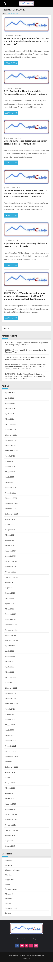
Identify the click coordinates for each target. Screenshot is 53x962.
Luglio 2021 (9, 714)
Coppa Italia (9, 880)
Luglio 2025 (9, 461)
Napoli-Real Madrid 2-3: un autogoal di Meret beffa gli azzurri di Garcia (26, 245)
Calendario (9, 860)
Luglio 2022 (9, 651)
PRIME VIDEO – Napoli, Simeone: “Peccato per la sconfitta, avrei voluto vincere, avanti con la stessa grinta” (26, 41)
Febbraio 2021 (10, 740)
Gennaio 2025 (10, 493)
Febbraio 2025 (10, 487)
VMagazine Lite (38, 955)
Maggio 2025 (10, 472)
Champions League (12, 870)
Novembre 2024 (11, 503)
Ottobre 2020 (10, 762)
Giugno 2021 (10, 719)
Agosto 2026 (10, 393)
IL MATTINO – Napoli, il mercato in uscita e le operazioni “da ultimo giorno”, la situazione (26, 344)
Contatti (26, 958)
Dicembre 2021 (11, 688)
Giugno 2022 (10, 656)
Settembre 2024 (11, 514)
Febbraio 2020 (10, 804)
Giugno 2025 (10, 466)
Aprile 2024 (9, 540)
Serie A (8, 913)
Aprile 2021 (9, 730)
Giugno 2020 (10, 783)
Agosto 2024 (10, 519)
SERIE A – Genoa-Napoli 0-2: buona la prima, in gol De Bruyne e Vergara (25, 351)
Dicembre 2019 (11, 814)
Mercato (8, 899)
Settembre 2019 (11, 830)
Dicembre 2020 (11, 751)
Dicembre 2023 (11, 561)
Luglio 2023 (9, 588)
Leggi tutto (11, 63)
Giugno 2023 (10, 593)
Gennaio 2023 (10, 619)
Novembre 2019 (11, 820)
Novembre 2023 (11, 567)
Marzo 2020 (9, 799)
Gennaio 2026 (10, 429)
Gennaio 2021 (10, 746)
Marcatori (9, 894)
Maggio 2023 (10, 598)
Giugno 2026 (10, 403)
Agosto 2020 (10, 772)
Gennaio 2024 (10, 556)
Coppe (7, 884)
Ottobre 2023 (10, 572)
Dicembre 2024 (11, 498)
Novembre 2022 (11, 630)
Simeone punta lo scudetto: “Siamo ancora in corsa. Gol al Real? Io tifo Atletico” (25, 142)
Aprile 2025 (9, 477)
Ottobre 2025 (10, 445)
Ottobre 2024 (10, 509)
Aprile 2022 (9, 667)
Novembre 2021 (11, 693)
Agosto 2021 (10, 709)
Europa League (11, 889)
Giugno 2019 (10, 846)
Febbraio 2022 (10, 677)
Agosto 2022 (10, 646)
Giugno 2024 (10, 530)
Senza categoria (11, 908)
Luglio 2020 (9, 777)
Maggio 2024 (10, 535)
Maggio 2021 (10, 725)
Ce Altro (8, 865)
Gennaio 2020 (10, 809)
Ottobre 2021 (10, 698)
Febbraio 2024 (10, 551)
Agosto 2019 (10, 835)
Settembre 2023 (11, 577)
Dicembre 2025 (11, 435)
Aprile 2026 (9, 414)
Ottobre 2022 (10, 635)
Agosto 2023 (10, 582)
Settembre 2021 (11, 704)
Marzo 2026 (9, 419)
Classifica (8, 875)
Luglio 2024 (9, 524)
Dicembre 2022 (11, 625)
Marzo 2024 (9, 546)
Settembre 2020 (11, 767)
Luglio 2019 (9, 841)
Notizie (8, 903)
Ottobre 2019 (10, 825)
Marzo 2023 (9, 609)
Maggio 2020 (10, 788)
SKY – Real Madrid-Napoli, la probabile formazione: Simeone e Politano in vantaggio (25, 92)
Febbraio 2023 (10, 614)
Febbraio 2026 (10, 424)
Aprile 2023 (9, 604)
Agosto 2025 (10, 456)
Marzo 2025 (9, 482)
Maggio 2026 (10, 408)
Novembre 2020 (11, 756)
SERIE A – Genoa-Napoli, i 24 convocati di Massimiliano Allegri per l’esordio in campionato (26, 358)
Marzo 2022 (9, 672)
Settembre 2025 (11, 451)
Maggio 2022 (10, 661)
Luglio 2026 (9, 398)
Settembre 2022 (11, 640)
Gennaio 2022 (10, 682)
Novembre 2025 (11, 440)
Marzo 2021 (9, 735)
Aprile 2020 (9, 793)
